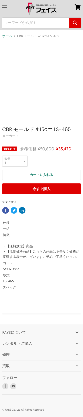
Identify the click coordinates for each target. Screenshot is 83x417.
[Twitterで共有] (14, 210)
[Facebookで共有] (5, 210)
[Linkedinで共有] (22, 210)
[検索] (75, 23)
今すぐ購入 (41, 189)
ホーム (7, 36)
